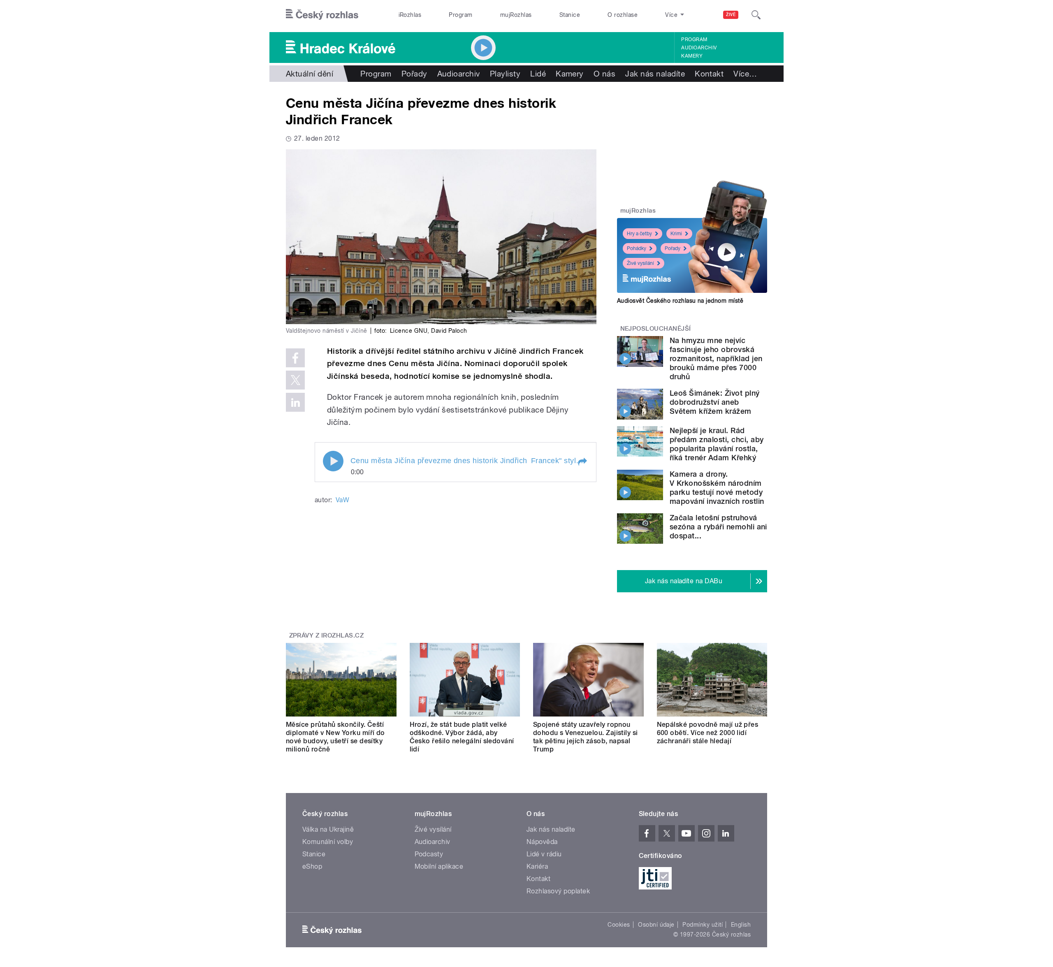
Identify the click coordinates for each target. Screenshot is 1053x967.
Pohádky (636, 248)
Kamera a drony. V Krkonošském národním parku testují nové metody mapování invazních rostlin (717, 488)
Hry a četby (639, 234)
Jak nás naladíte (655, 73)
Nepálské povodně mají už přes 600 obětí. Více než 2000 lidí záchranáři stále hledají (707, 733)
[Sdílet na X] (295, 380)
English (741, 924)
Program (460, 15)
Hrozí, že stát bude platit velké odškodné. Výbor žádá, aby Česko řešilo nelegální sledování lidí (462, 737)
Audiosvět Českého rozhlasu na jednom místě (680, 300)
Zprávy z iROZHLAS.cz (326, 635)
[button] (582, 461)
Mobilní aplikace (439, 866)
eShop (312, 866)
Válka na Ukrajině (328, 829)
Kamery (692, 56)
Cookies (619, 924)
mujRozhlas (516, 15)
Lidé (538, 73)
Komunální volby (327, 842)
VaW (342, 500)
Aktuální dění (309, 73)
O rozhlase (623, 15)
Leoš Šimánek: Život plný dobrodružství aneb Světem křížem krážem (715, 402)
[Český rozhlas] (322, 15)
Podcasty (429, 854)
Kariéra (537, 866)
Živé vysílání (640, 263)
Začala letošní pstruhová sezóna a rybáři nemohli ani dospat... (718, 526)
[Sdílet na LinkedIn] (295, 402)
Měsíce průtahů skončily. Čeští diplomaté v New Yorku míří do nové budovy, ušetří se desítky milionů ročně (335, 737)
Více (745, 73)
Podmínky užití (702, 924)
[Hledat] (756, 15)
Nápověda (542, 842)
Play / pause (333, 461)
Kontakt (709, 73)
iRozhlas (410, 15)
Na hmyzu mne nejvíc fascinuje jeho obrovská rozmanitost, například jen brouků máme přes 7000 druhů (716, 358)
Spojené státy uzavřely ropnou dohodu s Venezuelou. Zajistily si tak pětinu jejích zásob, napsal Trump (585, 737)
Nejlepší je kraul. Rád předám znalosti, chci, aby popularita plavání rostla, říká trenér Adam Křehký (716, 444)
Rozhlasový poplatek (558, 891)
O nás (604, 73)
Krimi (676, 234)
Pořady (414, 73)
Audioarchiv (699, 48)
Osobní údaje (656, 924)
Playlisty (505, 73)
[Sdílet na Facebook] (295, 357)
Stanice (569, 15)
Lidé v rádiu (544, 854)
